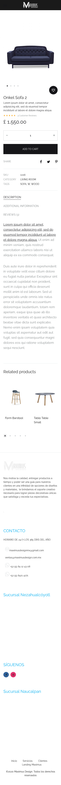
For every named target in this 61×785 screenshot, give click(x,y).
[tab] (30, 197)
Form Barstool (14, 418)
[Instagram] (13, 674)
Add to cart (30, 149)
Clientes (42, 761)
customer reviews (27, 115)
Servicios (28, 761)
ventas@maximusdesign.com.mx (23, 557)
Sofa (23, 184)
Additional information (21, 206)
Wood (35, 184)
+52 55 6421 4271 (18, 575)
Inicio (14, 761)
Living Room (28, 179)
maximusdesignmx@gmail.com (26, 550)
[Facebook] (6, 674)
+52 (19, 566)
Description (12, 197)
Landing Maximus (32, 764)
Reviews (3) (11, 214)
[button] (5, 435)
